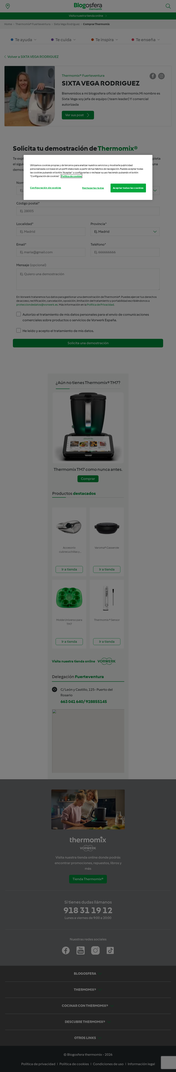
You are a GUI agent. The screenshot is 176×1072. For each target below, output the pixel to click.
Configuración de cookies (45, 187)
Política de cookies (71, 176)
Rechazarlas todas (93, 187)
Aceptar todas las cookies (128, 187)
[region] (88, 177)
